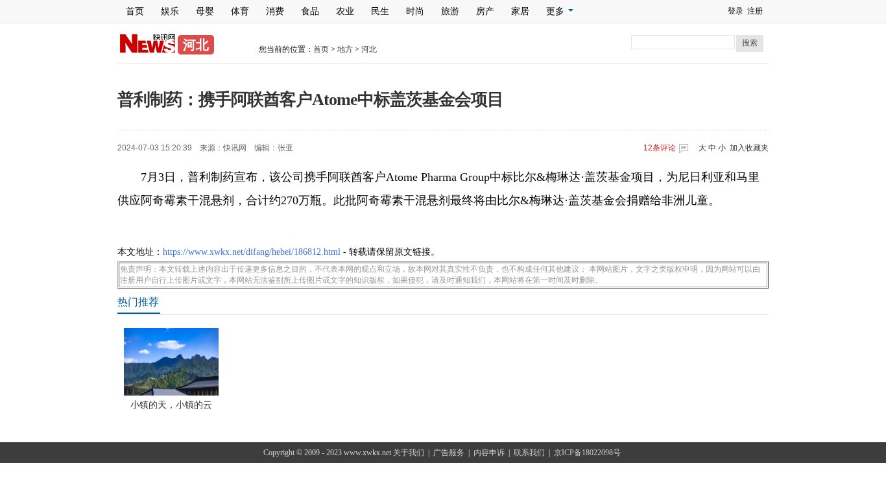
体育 (240, 11)
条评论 (659, 147)
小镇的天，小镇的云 (171, 405)
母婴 (205, 11)
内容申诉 (489, 452)
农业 (345, 11)
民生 (380, 11)
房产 (485, 11)
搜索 (750, 42)
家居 (520, 11)
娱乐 (170, 11)
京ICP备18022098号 (587, 452)
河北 (369, 49)
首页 (135, 11)
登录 (735, 11)
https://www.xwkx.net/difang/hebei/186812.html (252, 252)
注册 (755, 11)
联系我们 (529, 452)
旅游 (450, 11)
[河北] (147, 50)
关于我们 (408, 452)
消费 (275, 11)
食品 (310, 11)
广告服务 (448, 452)
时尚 (415, 11)
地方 (345, 49)
